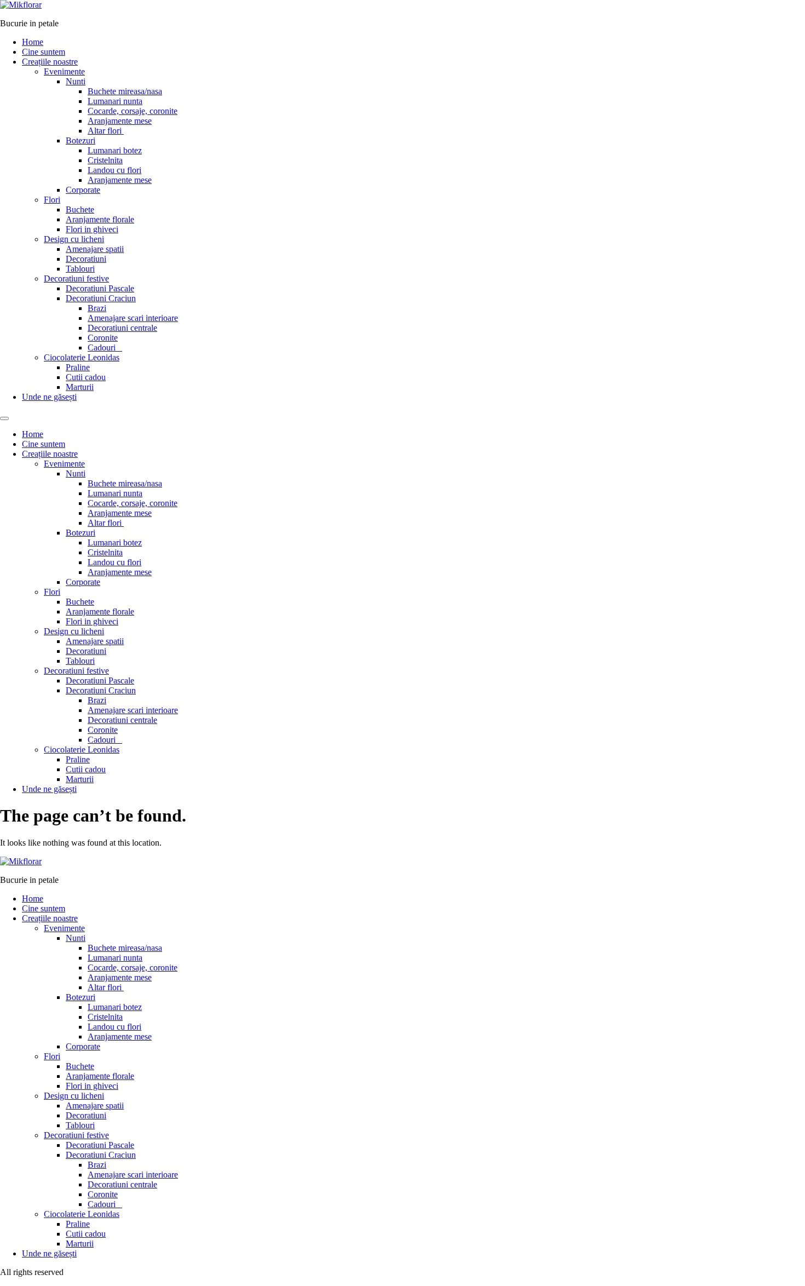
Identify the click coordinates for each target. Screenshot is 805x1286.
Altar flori (106, 130)
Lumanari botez (115, 150)
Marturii (80, 387)
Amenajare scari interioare (133, 318)
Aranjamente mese (120, 120)
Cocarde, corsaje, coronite (132, 111)
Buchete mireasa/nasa (125, 91)
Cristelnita (105, 160)
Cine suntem (43, 51)
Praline (78, 367)
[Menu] (4, 418)
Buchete (80, 209)
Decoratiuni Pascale (100, 288)
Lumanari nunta (115, 101)
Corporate (83, 189)
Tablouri (80, 268)
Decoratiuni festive (76, 278)
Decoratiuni (86, 258)
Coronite (103, 337)
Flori (52, 199)
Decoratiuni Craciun (101, 298)
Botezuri (80, 140)
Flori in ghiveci (92, 229)
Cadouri (105, 347)
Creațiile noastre (50, 61)
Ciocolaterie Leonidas (81, 357)
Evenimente (64, 71)
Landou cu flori (114, 170)
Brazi (97, 308)
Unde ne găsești (49, 396)
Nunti (75, 81)
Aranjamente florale (100, 219)
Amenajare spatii (95, 249)
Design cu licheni (74, 239)
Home (32, 42)
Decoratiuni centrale (122, 327)
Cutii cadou (86, 377)
